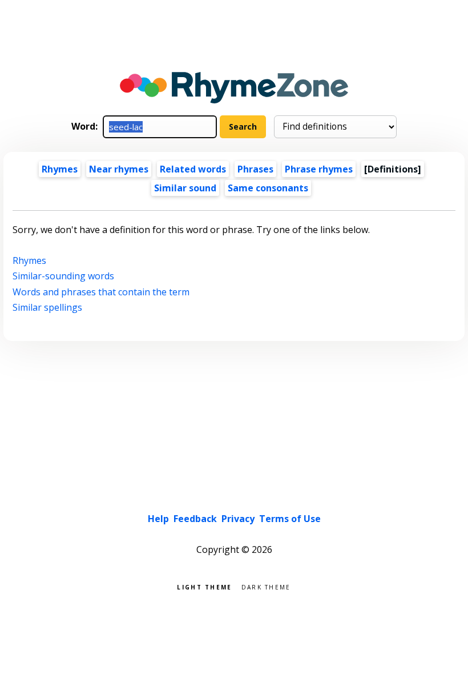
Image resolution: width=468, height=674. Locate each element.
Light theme (204, 586)
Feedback (195, 518)
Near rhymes (118, 169)
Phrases (255, 169)
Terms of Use (290, 518)
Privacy (238, 518)
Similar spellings (47, 307)
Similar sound (185, 188)
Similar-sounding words (63, 276)
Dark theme (266, 586)
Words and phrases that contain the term (101, 292)
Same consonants (268, 188)
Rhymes (60, 169)
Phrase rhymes (319, 169)
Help (158, 518)
